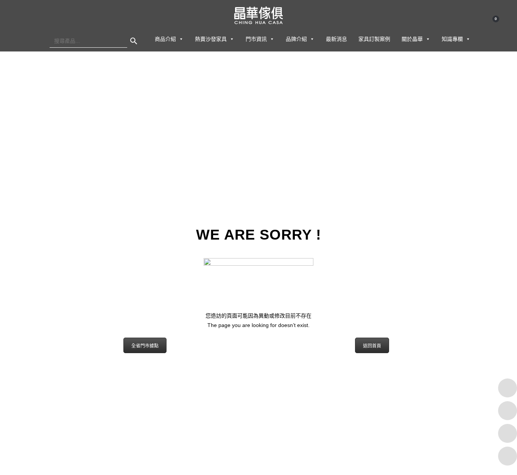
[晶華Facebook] (507, 387)
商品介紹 (165, 39)
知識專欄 (452, 39)
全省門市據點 (145, 346)
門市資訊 (256, 39)
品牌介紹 (296, 39)
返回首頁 (372, 346)
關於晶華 (412, 39)
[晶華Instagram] (507, 433)
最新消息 (336, 39)
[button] (181, 39)
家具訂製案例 (374, 39)
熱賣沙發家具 (211, 39)
